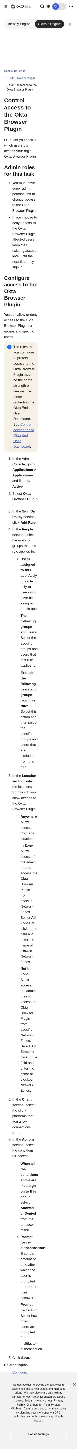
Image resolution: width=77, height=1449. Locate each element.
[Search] (42, 6)
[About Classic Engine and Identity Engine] (69, 24)
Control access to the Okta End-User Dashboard (23, 436)
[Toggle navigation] (71, 6)
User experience (14, 70)
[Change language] (48, 6)
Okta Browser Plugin (21, 78)
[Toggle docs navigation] (5, 6)
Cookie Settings (38, 1434)
